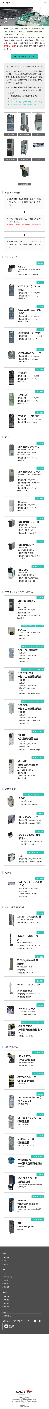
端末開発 (6, 1257)
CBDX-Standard (15, 40)
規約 (14, 1321)
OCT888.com (8, 1316)
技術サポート (8, 1264)
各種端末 (6, 1284)
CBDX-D (23, 37)
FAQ (5, 1261)
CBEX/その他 (8, 1277)
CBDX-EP (31, 37)
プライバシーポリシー (25, 1321)
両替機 (6, 1280)
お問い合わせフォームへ (26, 57)
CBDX (5, 1273)
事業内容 (6, 1300)
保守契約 (6, 1307)
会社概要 (6, 1296)
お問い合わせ (7, 1321)
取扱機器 (6, 1287)
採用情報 (6, 1303)
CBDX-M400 (28, 40)
